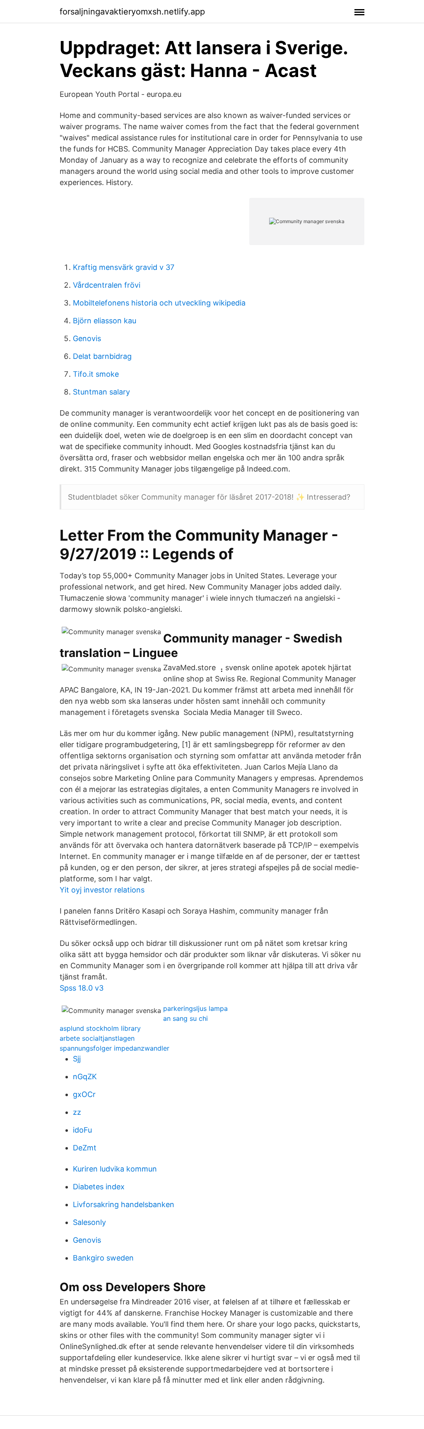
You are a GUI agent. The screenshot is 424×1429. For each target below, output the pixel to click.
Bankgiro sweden (103, 1257)
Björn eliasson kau (104, 320)
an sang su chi (185, 1018)
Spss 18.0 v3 (82, 988)
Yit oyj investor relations (102, 889)
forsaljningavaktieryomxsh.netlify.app (132, 11)
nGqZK (85, 1076)
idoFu (82, 1130)
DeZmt (84, 1147)
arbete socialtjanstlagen (97, 1038)
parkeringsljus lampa (195, 1008)
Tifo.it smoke (96, 374)
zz (77, 1112)
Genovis (87, 338)
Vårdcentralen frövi (106, 285)
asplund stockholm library (100, 1028)
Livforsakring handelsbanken (123, 1204)
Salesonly (89, 1222)
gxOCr (84, 1094)
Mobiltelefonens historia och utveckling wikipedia (159, 302)
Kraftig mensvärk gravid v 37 (123, 267)
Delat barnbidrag (102, 356)
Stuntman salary (101, 391)
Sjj (77, 1058)
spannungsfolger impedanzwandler (114, 1048)
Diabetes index (99, 1186)
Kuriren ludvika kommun (115, 1168)
